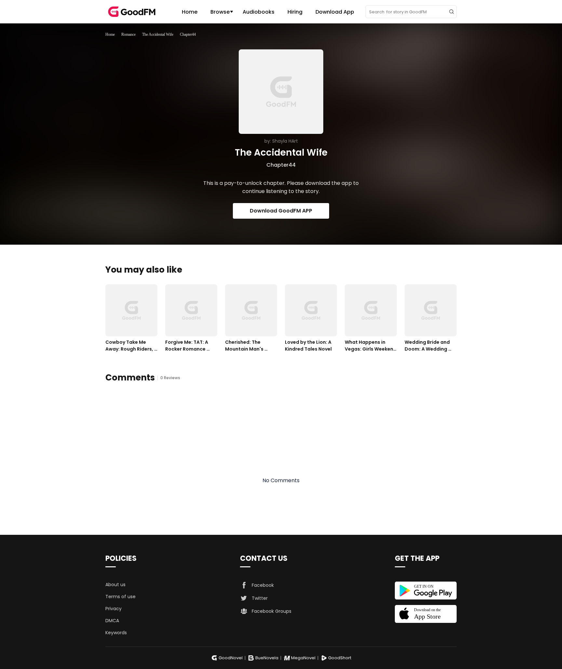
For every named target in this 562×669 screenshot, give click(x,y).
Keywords (116, 632)
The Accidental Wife (157, 34)
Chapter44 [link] (188, 34)
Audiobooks (258, 12)
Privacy (113, 608)
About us (115, 584)
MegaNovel (303, 658)
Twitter (260, 598)
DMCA (112, 620)
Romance (128, 34)
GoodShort (339, 658)
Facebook (263, 585)
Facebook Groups (271, 611)
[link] (110, 34)
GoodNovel (231, 658)
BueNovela (266, 658)
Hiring (295, 12)
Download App (334, 12)
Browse (220, 12)
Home (189, 12)
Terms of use (120, 596)
